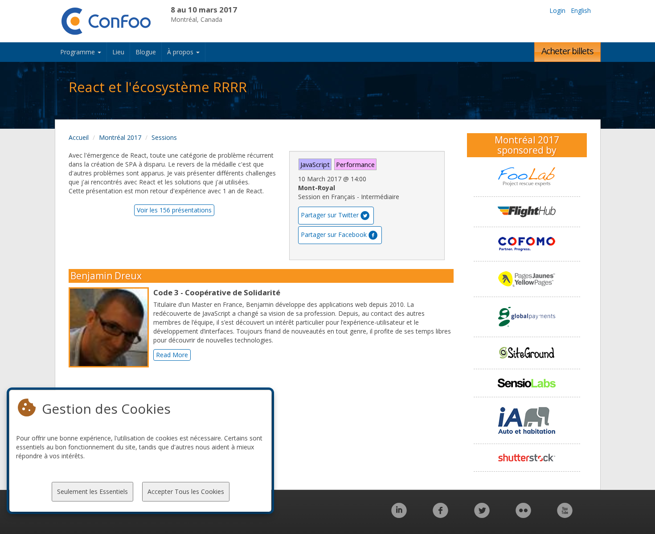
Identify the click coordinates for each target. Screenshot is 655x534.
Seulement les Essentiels (92, 491)
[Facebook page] (440, 515)
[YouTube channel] (565, 515)
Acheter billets (567, 51)
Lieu (118, 52)
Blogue (145, 52)
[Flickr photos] (523, 515)
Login (557, 10)
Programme (78, 52)
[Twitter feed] (482, 515)
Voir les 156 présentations (174, 210)
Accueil (79, 137)
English (581, 10)
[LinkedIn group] (399, 515)
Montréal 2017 (120, 137)
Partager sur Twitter (330, 215)
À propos (181, 52)
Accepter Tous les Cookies (185, 491)
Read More (172, 355)
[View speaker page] (111, 327)
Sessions (164, 137)
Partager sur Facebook (334, 234)
